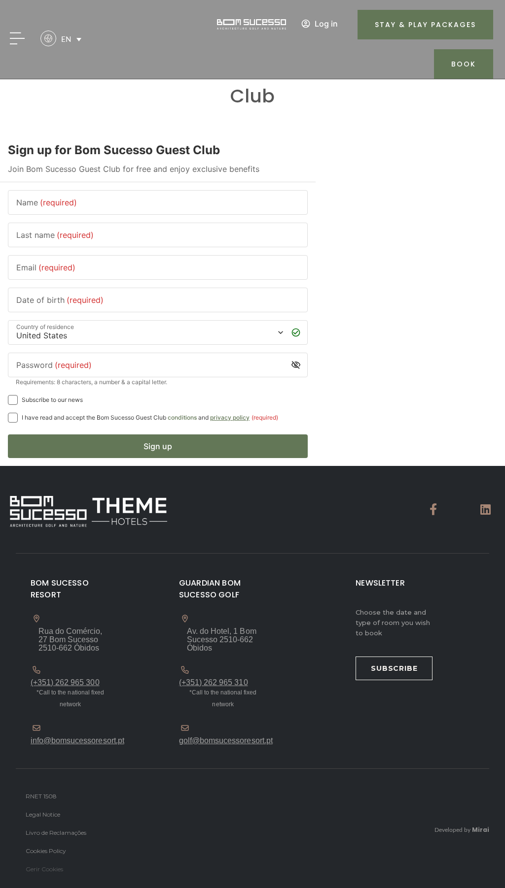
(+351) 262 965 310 (213, 682)
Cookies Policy (46, 851)
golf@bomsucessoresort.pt (226, 740)
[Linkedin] (486, 509)
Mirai (480, 829)
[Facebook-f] (433, 509)
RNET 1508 (41, 796)
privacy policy (230, 417)
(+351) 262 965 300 (65, 682)
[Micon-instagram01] (459, 509)
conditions (182, 417)
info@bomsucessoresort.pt (77, 740)
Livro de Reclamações (56, 832)
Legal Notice (43, 814)
